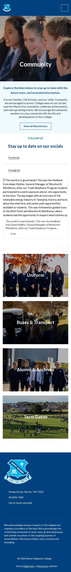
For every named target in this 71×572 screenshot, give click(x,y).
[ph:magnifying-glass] (55, 7)
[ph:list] (64, 7)
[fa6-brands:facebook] (32, 550)
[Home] (7, 8)
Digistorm (28, 566)
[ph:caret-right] (65, 248)
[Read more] (32, 550)
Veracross (43, 566)
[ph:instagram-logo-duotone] (40, 550)
